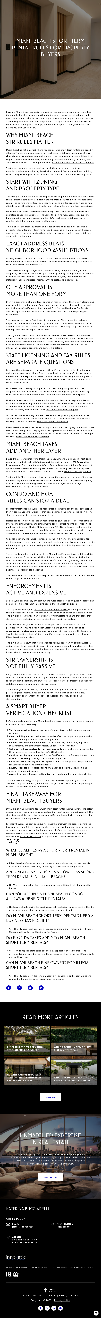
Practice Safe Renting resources (51, 609)
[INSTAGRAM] (47, 1308)
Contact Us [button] (50, 1177)
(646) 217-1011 (64, 1227)
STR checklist (58, 752)
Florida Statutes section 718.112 (45, 527)
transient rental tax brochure (52, 421)
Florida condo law (66, 745)
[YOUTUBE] (60, 1308)
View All (50, 1097)
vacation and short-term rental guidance (73, 162)
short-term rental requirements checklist (38, 335)
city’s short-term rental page (64, 218)
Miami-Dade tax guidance (77, 471)
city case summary (84, 649)
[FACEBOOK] (40, 1308)
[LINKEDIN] (53, 1308)
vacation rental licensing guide (62, 409)
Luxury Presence (68, 1295)
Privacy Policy (62, 1300)
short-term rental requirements (32, 436)
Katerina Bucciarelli (30, 836)
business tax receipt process (35, 311)
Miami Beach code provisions (21, 637)
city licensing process (56, 758)
